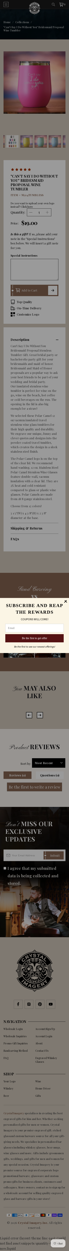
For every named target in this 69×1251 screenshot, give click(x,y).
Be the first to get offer (34, 638)
